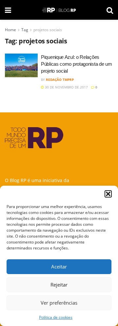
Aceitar (59, 266)
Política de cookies (55, 317)
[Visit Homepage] (59, 10)
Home (10, 30)
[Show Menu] (8, 10)
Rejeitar (59, 284)
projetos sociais (47, 30)
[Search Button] (110, 10)
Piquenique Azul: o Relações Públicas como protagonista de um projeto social (76, 64)
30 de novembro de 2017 (66, 87)
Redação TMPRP (60, 79)
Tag (24, 30)
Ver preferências (59, 302)
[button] (108, 194)
